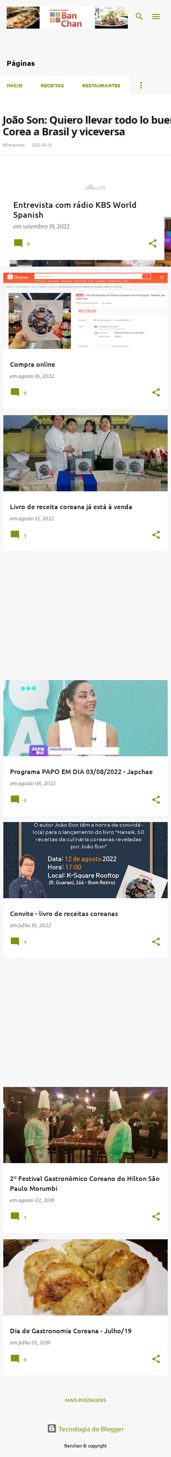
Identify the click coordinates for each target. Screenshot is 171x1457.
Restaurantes (101, 85)
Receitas (52, 85)
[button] (153, 244)
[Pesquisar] (139, 16)
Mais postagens (85, 1400)
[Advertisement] (85, 615)
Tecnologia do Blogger (90, 1428)
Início (14, 85)
